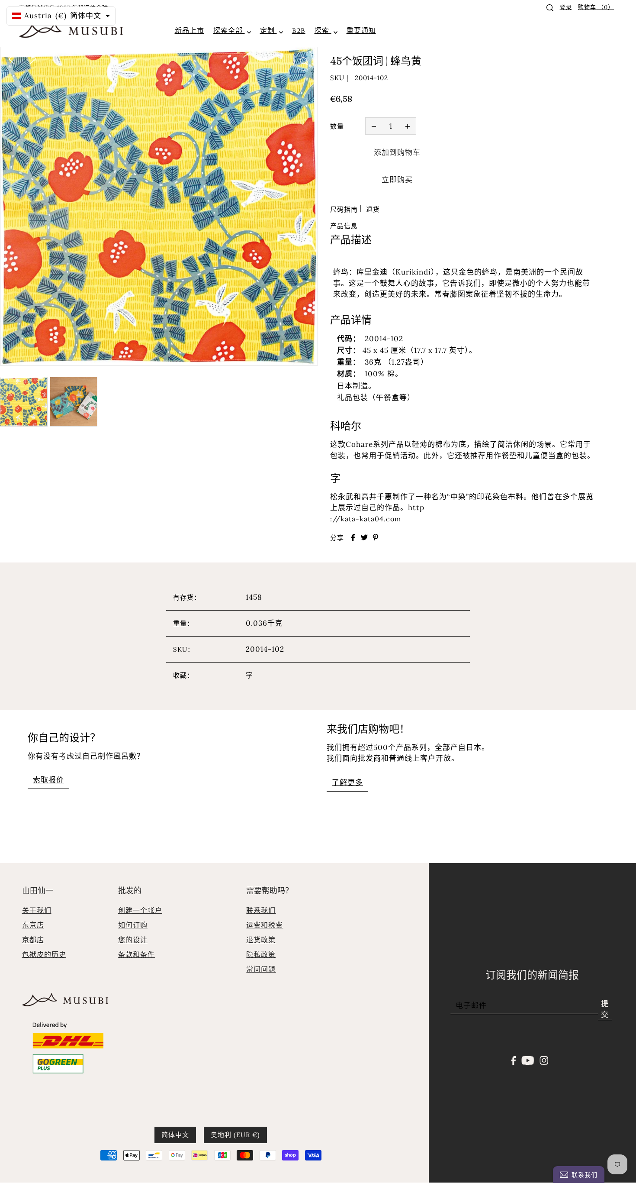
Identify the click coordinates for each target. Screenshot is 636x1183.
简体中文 (175, 1135)
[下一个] (32, 58)
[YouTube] (528, 1059)
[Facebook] (513, 1059)
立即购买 (397, 179)
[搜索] (549, 7)
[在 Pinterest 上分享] (375, 537)
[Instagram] (544, 1059)
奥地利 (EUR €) (235, 1135)
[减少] (374, 126)
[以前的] (11, 58)
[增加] (407, 126)
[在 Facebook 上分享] (353, 537)
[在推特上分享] (364, 537)
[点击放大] (303, 61)
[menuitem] (189, 31)
